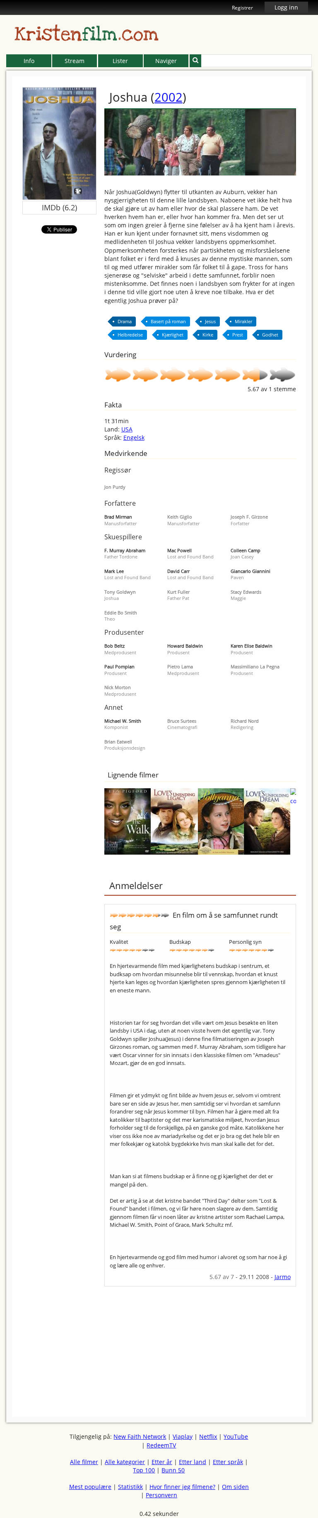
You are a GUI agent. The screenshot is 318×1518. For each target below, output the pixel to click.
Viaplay (183, 1436)
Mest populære (90, 1487)
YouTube (236, 1436)
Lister (120, 61)
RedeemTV (161, 1445)
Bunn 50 (173, 1470)
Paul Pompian (119, 666)
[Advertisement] (200, 1345)
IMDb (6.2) (59, 207)
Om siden (235, 1487)
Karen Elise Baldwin (251, 646)
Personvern (161, 1495)
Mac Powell (179, 550)
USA (126, 429)
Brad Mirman (118, 517)
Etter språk (228, 1462)
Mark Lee (114, 571)
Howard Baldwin (185, 646)
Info (29, 61)
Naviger (166, 61)
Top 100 (144, 1470)
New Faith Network (139, 1436)
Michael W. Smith (122, 721)
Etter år (162, 1462)
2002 (168, 97)
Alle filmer (84, 1462)
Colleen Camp (245, 550)
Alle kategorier (125, 1462)
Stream (74, 61)
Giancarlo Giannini (250, 571)
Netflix (208, 1436)
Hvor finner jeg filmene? (182, 1487)
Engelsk (134, 437)
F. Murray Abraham (124, 550)
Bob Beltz (114, 646)
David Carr (178, 571)
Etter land (192, 1462)
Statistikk (130, 1487)
